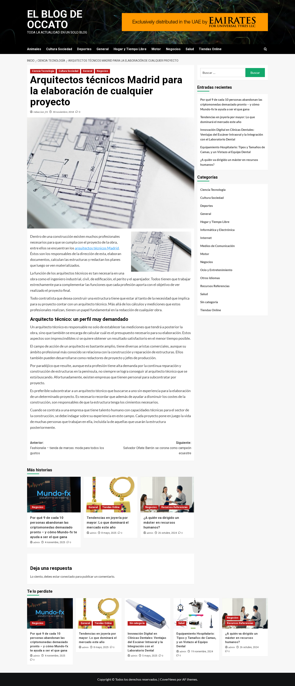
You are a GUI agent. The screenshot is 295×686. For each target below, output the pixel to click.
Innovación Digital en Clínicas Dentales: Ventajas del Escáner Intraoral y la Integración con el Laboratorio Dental (231, 134)
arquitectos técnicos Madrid (97, 248)
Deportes (84, 49)
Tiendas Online (210, 49)
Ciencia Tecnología (43, 71)
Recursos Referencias (174, 507)
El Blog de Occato (54, 19)
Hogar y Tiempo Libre (130, 49)
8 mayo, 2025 (108, 533)
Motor (156, 49)
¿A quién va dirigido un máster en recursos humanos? (161, 522)
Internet (206, 238)
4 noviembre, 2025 (55, 542)
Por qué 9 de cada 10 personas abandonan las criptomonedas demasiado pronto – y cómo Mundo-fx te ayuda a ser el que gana (53, 527)
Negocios (173, 49)
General (103, 49)
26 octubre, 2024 (167, 533)
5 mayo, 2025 (149, 655)
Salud (190, 49)
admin (36, 542)
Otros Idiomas (210, 278)
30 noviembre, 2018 (63, 111)
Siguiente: (157, 448)
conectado (67, 576)
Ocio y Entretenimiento (216, 270)
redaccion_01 (41, 111)
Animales (34, 49)
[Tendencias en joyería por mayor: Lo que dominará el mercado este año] (110, 494)
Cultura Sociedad (59, 49)
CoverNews (168, 679)
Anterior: (67, 448)
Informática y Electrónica (217, 230)
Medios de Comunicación (217, 246)
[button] (265, 49)
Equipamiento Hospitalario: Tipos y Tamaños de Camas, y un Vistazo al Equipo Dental (232, 149)
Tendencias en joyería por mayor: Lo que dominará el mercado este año (107, 522)
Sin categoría (209, 302)
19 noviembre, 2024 (202, 651)
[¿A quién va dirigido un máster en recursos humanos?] (167, 494)
